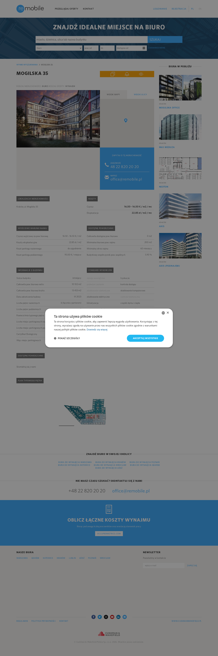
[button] (67, 338)
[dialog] (109, 328)
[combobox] (163, 312)
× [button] (167, 313)
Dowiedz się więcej (97, 329)
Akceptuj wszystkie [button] (145, 338)
